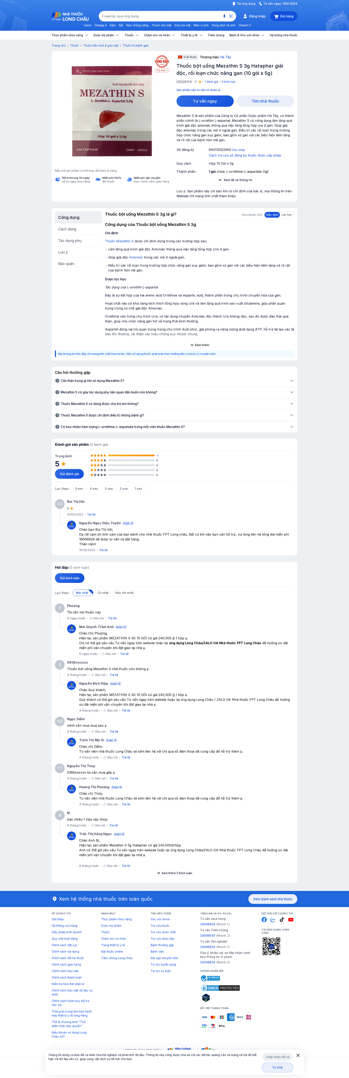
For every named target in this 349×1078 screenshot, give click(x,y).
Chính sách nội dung (65, 951)
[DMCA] (220, 988)
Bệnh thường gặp (162, 945)
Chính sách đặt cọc (65, 945)
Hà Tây (225, 57)
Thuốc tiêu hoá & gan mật (101, 45)
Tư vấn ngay (205, 101)
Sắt (121, 25)
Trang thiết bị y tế (113, 945)
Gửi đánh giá (69, 474)
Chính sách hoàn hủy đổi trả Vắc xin (70, 1003)
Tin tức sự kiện (161, 971)
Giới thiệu (58, 919)
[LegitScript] (220, 998)
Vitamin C (245, 25)
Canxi (87, 25)
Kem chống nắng (137, 25)
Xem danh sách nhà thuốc (272, 899)
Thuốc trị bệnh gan (136, 45)
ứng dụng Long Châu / (198, 700)
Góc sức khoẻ (160, 919)
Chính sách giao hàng (66, 964)
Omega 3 (101, 25)
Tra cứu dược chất (163, 932)
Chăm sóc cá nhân (113, 938)
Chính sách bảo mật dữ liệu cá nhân (72, 992)
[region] (112, 111)
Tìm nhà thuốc (265, 101)
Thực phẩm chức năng (116, 919)
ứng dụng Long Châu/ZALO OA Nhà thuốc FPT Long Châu (215, 643)
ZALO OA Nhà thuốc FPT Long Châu (245, 700)
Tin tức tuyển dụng (163, 964)
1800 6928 (290, 3)
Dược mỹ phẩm (111, 925)
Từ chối (277, 1067)
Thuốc (74, 45)
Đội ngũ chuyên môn (165, 958)
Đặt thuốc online (112, 951)
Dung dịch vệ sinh (223, 25)
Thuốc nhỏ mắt (161, 25)
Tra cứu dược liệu (162, 938)
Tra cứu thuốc (160, 925)
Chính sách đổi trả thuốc (68, 958)
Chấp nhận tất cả (277, 1057)
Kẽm (113, 25)
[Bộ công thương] (210, 978)
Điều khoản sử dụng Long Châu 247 (69, 1034)
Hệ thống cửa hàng (64, 925)
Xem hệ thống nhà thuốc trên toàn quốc (106, 899)
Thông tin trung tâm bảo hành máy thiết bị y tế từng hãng (72, 1013)
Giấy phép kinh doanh (67, 932)
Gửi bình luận (70, 578)
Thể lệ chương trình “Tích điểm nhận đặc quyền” (69, 1024)
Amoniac (136, 257)
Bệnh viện (157, 951)
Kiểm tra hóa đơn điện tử (68, 984)
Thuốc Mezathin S (119, 241)
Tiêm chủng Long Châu (117, 958)
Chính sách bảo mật (65, 971)
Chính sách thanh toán (67, 977)
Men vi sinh (201, 25)
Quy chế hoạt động (65, 938)
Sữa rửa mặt (182, 25)
